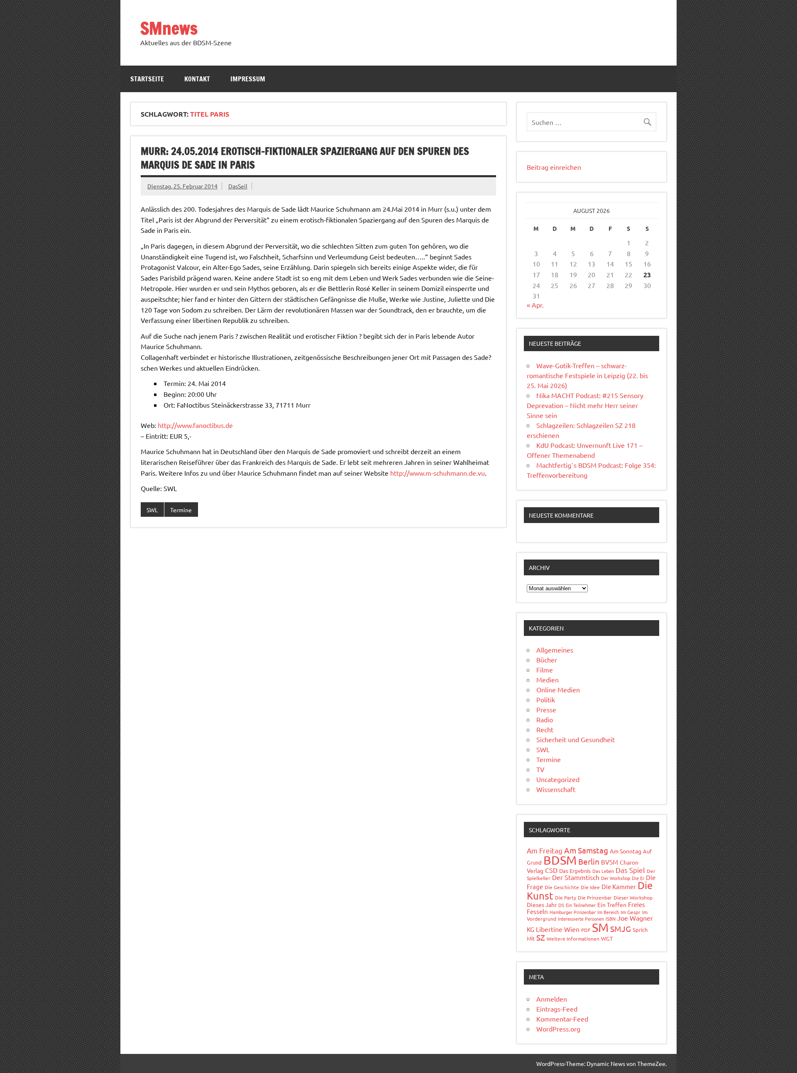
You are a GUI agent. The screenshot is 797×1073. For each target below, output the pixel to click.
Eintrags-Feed (556, 1009)
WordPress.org (558, 1028)
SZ (540, 937)
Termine (181, 509)
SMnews (169, 28)
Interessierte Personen (581, 918)
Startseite (147, 78)
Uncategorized (557, 779)
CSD (551, 870)
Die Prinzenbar (595, 897)
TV (540, 769)
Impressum (247, 78)
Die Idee (590, 887)
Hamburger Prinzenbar (573, 912)
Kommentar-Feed (562, 1018)
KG (530, 929)
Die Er (638, 878)
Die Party (565, 897)
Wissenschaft (555, 789)
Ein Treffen (611, 904)
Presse (546, 709)
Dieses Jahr (542, 904)
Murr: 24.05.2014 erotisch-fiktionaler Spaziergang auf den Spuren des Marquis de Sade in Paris (305, 158)
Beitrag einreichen (554, 167)
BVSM (609, 862)
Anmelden (551, 999)
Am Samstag (586, 850)
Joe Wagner (635, 918)
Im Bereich (608, 912)
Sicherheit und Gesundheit (575, 739)
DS (561, 905)
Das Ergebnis (575, 870)
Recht (544, 729)
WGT (607, 938)
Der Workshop (615, 878)
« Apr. (535, 305)
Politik (545, 699)
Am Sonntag (625, 851)
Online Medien (558, 689)
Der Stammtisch (575, 877)
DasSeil (237, 186)
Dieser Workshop (633, 897)
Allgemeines (554, 649)
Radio (544, 719)
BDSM (560, 860)
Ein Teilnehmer (581, 905)
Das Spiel (630, 869)
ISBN (611, 918)
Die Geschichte (562, 887)
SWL (152, 509)
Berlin (588, 861)
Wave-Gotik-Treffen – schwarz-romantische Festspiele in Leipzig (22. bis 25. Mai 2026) (587, 375)
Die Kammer (618, 886)
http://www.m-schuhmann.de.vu (437, 473)
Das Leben (603, 871)
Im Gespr (631, 912)
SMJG (620, 929)
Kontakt (197, 78)
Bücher (546, 659)
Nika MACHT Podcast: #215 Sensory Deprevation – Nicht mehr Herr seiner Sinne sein (585, 405)
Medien (547, 679)
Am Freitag (544, 850)
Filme (544, 669)
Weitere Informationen (573, 938)
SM (600, 927)
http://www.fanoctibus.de (195, 425)
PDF (585, 929)
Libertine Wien (557, 929)
